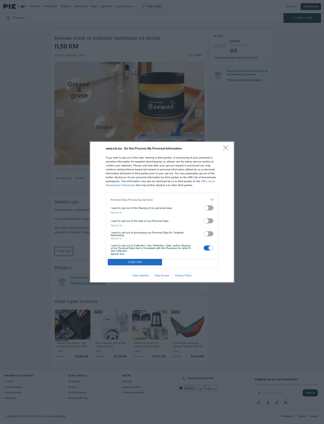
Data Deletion (141, 275)
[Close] (226, 148)
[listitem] (162, 200)
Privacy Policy (183, 275)
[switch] (208, 207)
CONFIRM (135, 262)
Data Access (162, 275)
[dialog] (162, 212)
